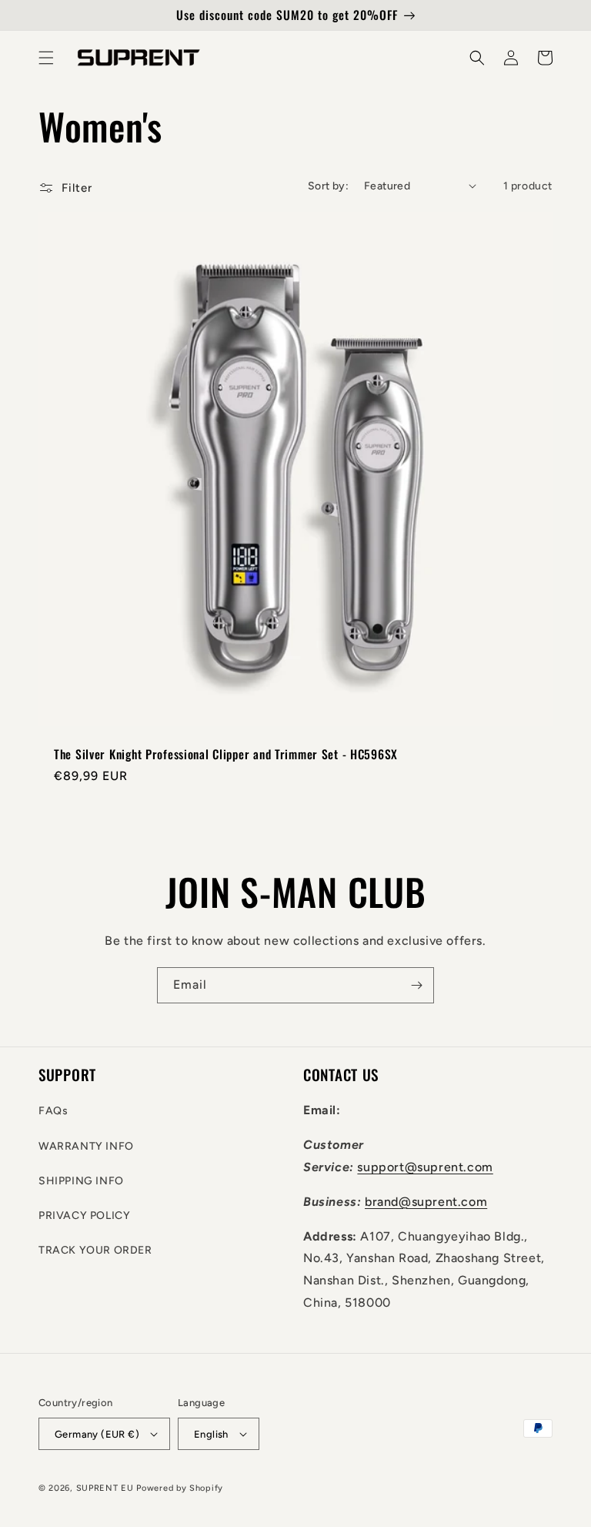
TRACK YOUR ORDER (95, 1250)
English (211, 1434)
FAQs (53, 1110)
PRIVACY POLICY (84, 1215)
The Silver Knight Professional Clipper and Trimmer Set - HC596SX (226, 754)
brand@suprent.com (426, 1201)
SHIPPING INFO (81, 1180)
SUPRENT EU (105, 1488)
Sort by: (328, 186)
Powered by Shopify (179, 1488)
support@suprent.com (424, 1167)
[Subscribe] (416, 985)
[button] (46, 58)
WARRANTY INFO (86, 1146)
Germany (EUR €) (97, 1434)
